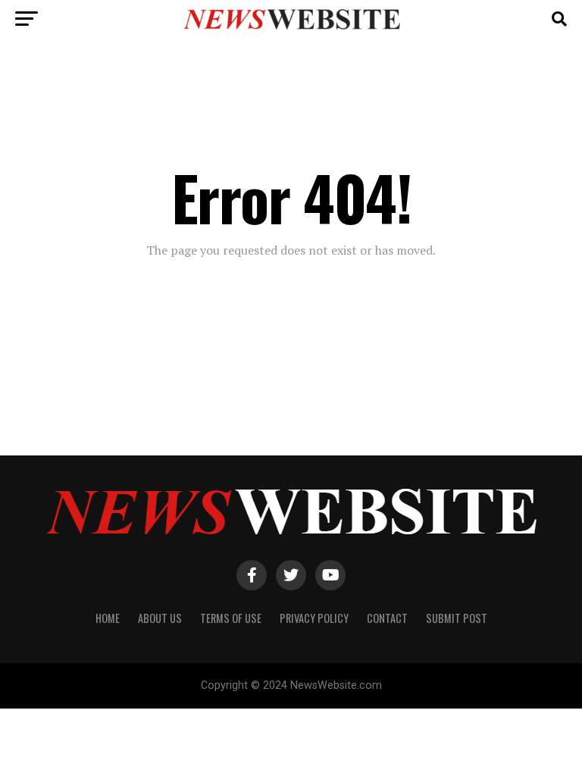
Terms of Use (230, 618)
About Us (160, 618)
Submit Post (456, 618)
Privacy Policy (314, 618)
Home (107, 618)
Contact (387, 618)
